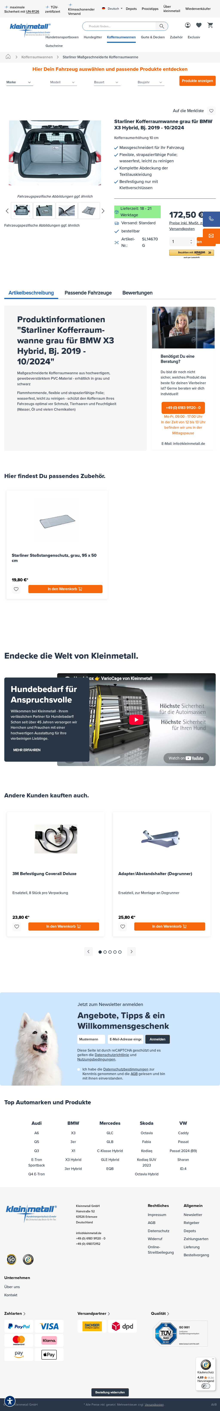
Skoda (146, 1123)
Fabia (146, 1142)
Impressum (157, 1214)
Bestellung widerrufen (110, 1392)
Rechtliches (158, 1205)
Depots (131, 9)
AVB (214, 1404)
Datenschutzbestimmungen (125, 1069)
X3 (73, 1133)
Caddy (183, 1133)
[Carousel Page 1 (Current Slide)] (100, 952)
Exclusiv (194, 37)
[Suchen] (162, 26)
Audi (37, 1123)
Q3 (36, 1151)
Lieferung (192, 1247)
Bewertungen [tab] (137, 293)
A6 (36, 1133)
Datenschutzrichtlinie (112, 1055)
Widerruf (155, 1238)
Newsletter (193, 1214)
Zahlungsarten (196, 1238)
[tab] (31, 293)
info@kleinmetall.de (189, 443)
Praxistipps (150, 9)
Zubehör (176, 37)
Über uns (12, 1286)
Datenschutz (159, 1230)
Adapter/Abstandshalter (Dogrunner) (155, 873)
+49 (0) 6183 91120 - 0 (183, 407)
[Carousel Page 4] (115, 952)
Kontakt (10, 1295)
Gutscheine (54, 46)
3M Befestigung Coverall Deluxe (44, 873)
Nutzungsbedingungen (96, 1059)
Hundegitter (93, 37)
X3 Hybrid (73, 1159)
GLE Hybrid (110, 1159)
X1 (73, 1151)
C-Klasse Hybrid (110, 1151)
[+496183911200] (211, 219)
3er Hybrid (73, 1169)
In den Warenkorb (63, 589)
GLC (110, 1133)
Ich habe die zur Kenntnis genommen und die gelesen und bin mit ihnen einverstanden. (123, 1074)
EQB (110, 1169)
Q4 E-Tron (36, 1174)
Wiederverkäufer (198, 9)
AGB (134, 1074)
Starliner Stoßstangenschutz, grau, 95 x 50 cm (54, 558)
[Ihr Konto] (187, 25)
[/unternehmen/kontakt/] (211, 236)
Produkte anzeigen (197, 81)
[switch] (206, 1386)
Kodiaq (146, 1151)
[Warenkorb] (210, 25)
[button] (191, 254)
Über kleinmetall (171, 9)
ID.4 (183, 1169)
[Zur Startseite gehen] (22, 30)
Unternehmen (17, 1277)
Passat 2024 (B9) (183, 1151)
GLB (110, 1142)
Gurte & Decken (153, 37)
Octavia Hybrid (147, 1174)
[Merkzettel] (199, 25)
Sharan (183, 1159)
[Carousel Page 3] (110, 952)
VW (183, 1123)
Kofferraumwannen (121, 37)
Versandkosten (154, 1404)
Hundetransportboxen (62, 37)
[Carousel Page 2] (105, 952)
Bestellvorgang (196, 1255)
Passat (183, 1142)
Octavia (147, 1133)
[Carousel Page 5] (120, 952)
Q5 (36, 1142)
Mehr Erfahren (26, 750)
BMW (73, 1123)
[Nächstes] (103, 210)
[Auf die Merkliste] (211, 111)
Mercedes (110, 1123)
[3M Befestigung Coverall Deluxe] (55, 838)
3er (73, 1142)
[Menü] (213, 1359)
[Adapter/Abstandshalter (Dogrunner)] (161, 838)
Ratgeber (191, 1222)
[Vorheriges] (7, 210)
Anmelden (157, 1039)
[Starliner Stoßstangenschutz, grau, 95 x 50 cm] (57, 520)
